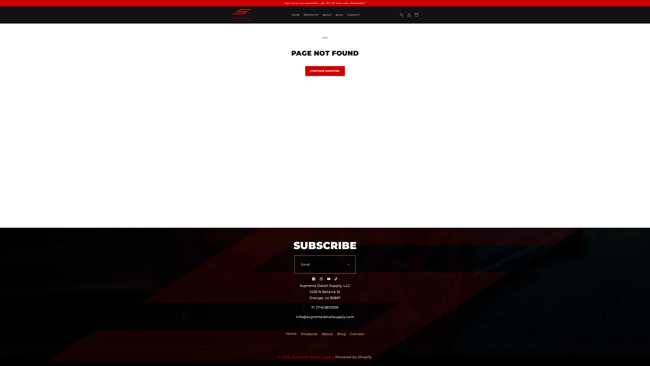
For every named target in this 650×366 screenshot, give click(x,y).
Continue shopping (325, 71)
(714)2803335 (327, 307)
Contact (357, 334)
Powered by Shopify (353, 357)
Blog (341, 334)
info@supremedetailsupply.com (325, 317)
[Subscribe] (348, 264)
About (327, 334)
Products (309, 334)
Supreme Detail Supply (313, 357)
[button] (401, 15)
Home (291, 334)
